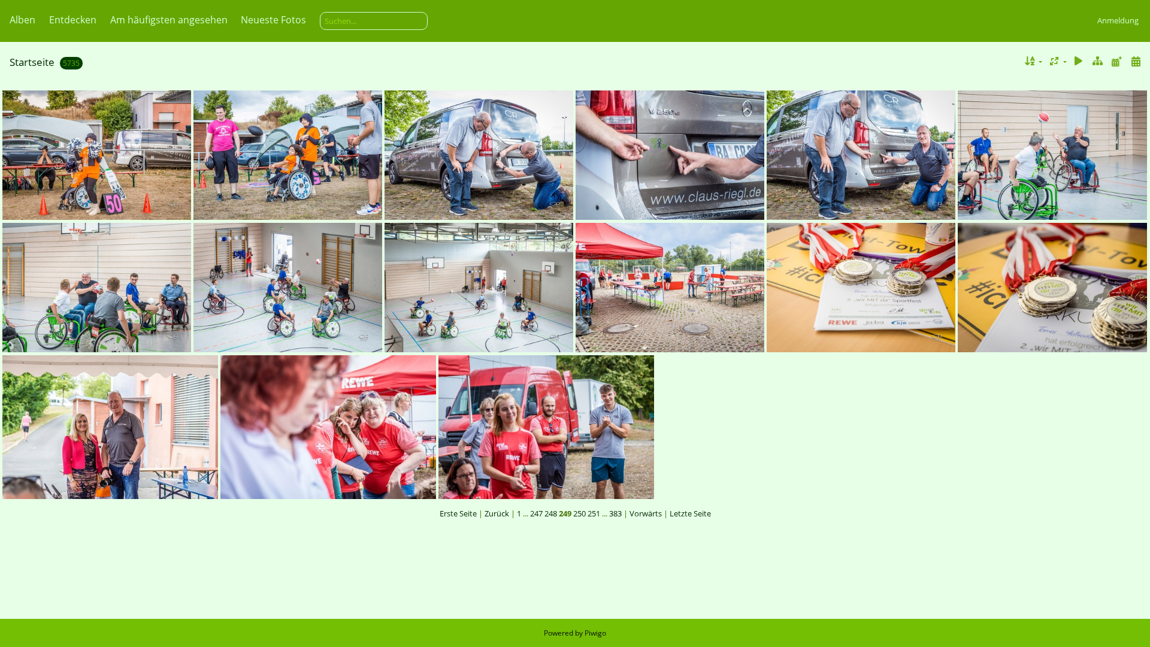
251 (594, 513)
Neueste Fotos (273, 19)
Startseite (32, 62)
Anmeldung (1118, 20)
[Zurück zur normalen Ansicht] (1098, 61)
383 (615, 513)
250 (579, 513)
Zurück (497, 513)
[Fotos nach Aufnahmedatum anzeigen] (1135, 61)
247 (536, 513)
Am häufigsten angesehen (169, 19)
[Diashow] (1079, 61)
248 (550, 513)
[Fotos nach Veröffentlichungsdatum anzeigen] (1116, 61)
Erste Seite (458, 513)
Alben (22, 19)
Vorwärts (646, 513)
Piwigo (595, 633)
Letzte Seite (690, 513)
